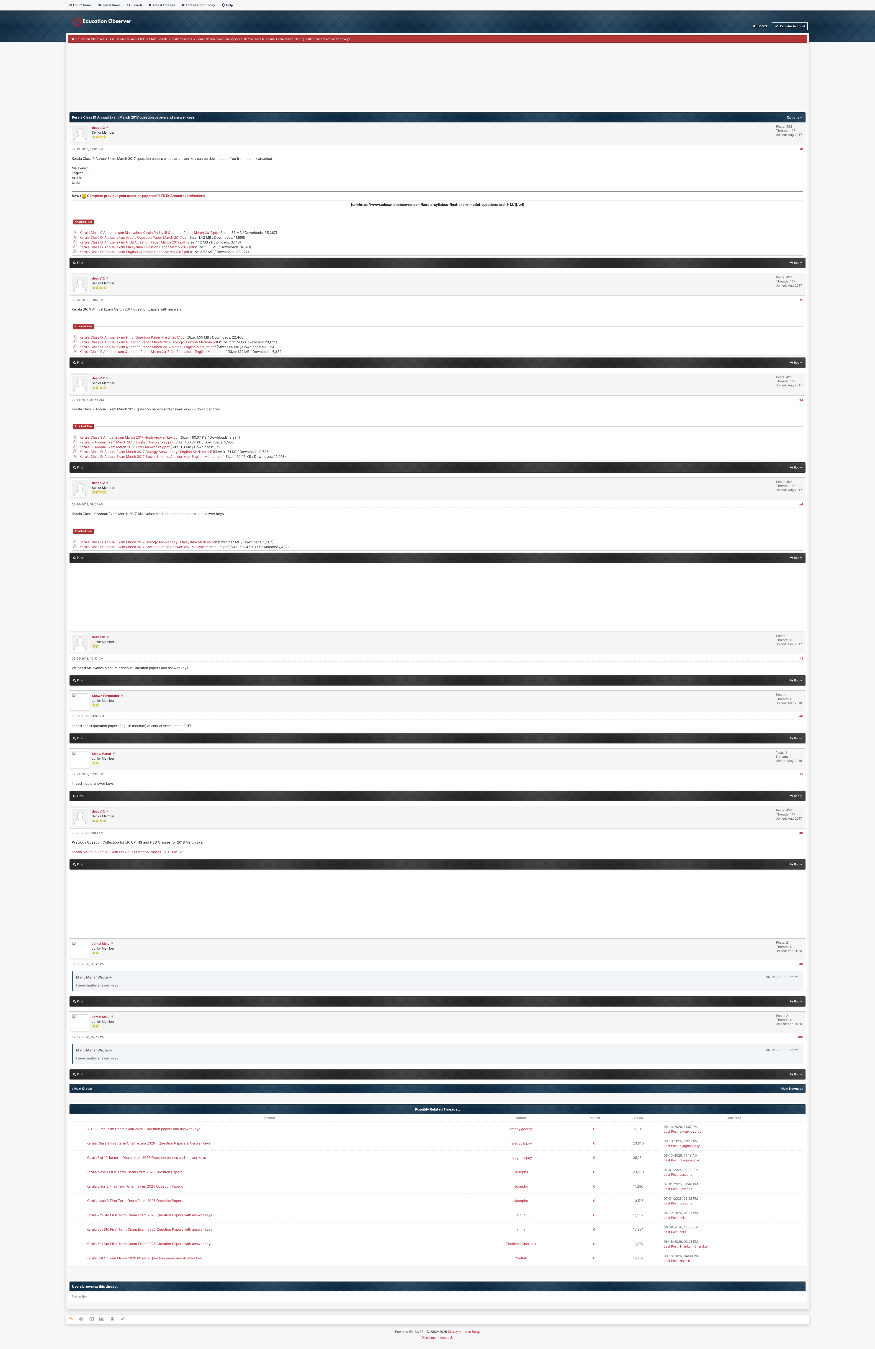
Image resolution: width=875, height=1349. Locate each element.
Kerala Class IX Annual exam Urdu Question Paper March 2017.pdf (132, 242)
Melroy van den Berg (463, 1331)
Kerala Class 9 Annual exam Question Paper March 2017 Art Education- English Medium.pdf (153, 352)
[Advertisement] (205, 79)
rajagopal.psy (521, 1143)
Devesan (98, 637)
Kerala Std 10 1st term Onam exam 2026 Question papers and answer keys (146, 1157)
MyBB (419, 1331)
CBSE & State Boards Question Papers (165, 39)
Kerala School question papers (218, 39)
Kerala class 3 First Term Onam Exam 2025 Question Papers (135, 1201)
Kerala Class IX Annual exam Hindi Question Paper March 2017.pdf (133, 337)
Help (229, 5)
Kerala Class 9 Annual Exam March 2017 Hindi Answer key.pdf (129, 437)
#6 (801, 716)
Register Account (792, 26)
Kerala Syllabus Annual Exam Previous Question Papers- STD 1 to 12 (127, 852)
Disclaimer (429, 1337)
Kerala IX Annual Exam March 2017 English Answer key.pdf (126, 442)
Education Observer (90, 39)
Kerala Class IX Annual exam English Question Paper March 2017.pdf (134, 252)
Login (762, 26)
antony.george (521, 1129)
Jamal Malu (101, 943)
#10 (800, 1037)
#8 (801, 833)
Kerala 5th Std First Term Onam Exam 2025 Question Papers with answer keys (149, 1244)
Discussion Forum (121, 39)
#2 (801, 300)
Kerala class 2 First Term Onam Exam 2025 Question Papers (135, 1186)
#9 (801, 964)
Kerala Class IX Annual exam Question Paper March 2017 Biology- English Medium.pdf (149, 342)
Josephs (521, 1172)
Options (793, 117)
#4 (801, 504)
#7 (801, 774)
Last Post (671, 1131)
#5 (801, 658)
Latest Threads (163, 5)
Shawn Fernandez (106, 696)
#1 (801, 149)
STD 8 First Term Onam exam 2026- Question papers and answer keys (143, 1129)
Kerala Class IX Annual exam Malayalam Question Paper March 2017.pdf (137, 247)
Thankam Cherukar (521, 1244)
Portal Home (111, 5)
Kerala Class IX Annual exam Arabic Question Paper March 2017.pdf (134, 237)
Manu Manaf (101, 754)
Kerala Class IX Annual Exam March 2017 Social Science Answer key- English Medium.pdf (152, 456)
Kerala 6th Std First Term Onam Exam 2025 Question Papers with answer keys (149, 1229)
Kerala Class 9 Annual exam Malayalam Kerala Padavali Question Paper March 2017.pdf (149, 232)
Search (136, 5)
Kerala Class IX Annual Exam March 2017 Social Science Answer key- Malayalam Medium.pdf (154, 547)
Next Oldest (83, 1088)
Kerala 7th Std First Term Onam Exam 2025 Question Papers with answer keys (149, 1215)
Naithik (521, 1258)
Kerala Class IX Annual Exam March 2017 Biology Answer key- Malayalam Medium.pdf (148, 542)
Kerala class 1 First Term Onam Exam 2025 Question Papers (135, 1172)
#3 (801, 399)
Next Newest (791, 1088)
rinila (521, 1215)
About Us (446, 1337)
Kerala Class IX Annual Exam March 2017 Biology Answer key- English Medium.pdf (146, 452)
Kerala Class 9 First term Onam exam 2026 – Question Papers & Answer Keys (149, 1143)
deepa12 (98, 127)
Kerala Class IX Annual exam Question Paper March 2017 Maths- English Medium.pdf (148, 347)
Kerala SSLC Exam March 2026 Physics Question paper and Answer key (144, 1258)
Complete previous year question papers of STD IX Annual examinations (146, 196)
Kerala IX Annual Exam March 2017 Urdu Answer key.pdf (125, 447)
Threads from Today (200, 5)
